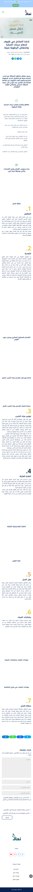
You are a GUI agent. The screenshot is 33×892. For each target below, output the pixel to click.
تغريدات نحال (16, 876)
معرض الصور (16, 879)
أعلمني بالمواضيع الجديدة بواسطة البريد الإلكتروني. (15, 813)
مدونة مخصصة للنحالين (16, 52)
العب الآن (15, 5)
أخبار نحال (16, 869)
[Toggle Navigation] (3, 12)
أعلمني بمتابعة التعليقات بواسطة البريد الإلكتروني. (16, 810)
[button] (31, 880)
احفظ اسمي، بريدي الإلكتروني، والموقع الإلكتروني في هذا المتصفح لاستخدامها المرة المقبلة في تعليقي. (16, 798)
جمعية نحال (14, 890)
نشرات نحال (16, 873)
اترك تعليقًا (20, 54)
